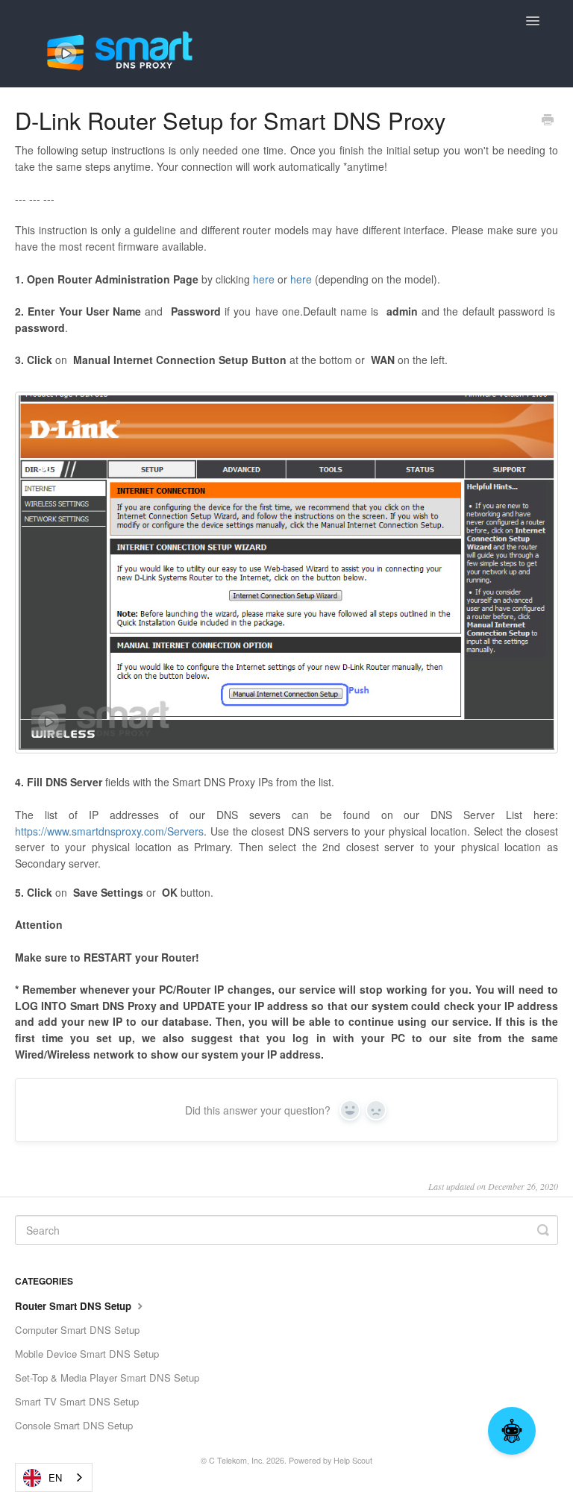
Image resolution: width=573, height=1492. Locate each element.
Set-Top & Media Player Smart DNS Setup (107, 1377)
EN (55, 1477)
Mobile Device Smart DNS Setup (87, 1354)
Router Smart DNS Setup (74, 1306)
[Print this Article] (548, 121)
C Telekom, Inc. (236, 1460)
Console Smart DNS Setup (74, 1425)
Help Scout (353, 1460)
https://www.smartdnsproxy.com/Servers (109, 831)
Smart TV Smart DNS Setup (77, 1401)
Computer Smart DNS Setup (77, 1330)
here (264, 279)
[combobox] (54, 1477)
